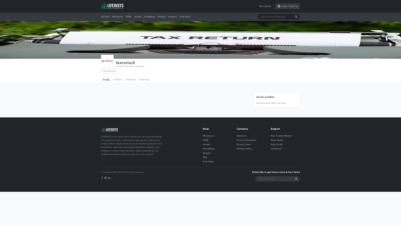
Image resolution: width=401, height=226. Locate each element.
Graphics (172, 16)
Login (284, 6)
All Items (105, 16)
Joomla (137, 16)
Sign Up (293, 6)
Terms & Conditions (247, 140)
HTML (129, 16)
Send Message (109, 71)
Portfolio (118, 79)
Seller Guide (277, 140)
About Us (241, 136)
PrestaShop (149, 16)
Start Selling (265, 6)
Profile (106, 79)
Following (144, 79)
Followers (131, 79)
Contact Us (276, 148)
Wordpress (117, 16)
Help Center (277, 144)
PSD (205, 157)
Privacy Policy (244, 144)
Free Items (185, 16)
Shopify (161, 16)
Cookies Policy (244, 148)
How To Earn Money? (281, 136)
